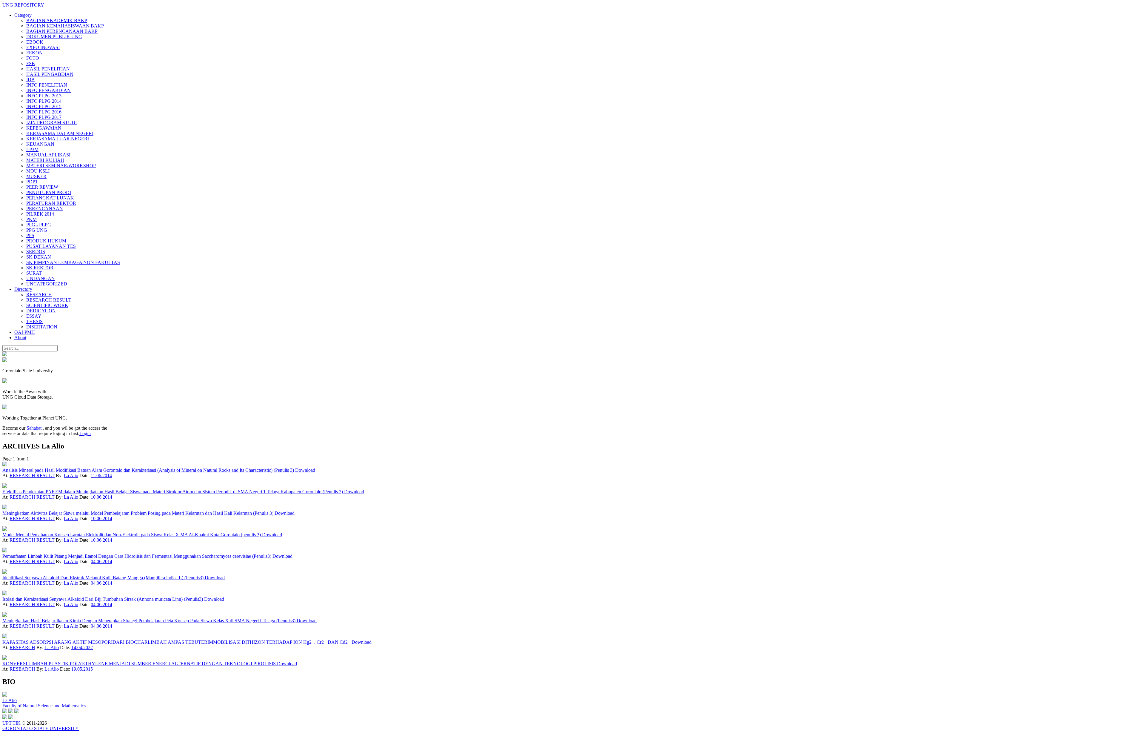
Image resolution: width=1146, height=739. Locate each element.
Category (23, 15)
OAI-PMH (24, 332)
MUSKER (36, 176)
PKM (31, 219)
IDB (30, 79)
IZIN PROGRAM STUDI (51, 122)
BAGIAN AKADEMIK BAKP (56, 20)
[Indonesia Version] (4, 354)
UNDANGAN (40, 278)
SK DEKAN (38, 256)
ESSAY (33, 316)
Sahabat (34, 428)
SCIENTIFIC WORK (47, 305)
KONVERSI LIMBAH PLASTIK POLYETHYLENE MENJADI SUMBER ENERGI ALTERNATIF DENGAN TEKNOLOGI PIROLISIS (139, 663)
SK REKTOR (39, 267)
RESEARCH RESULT (48, 299)
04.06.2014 (101, 561)
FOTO (32, 58)
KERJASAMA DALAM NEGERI (59, 133)
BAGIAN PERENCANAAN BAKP (62, 31)
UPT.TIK (11, 723)
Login (85, 433)
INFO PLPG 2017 (43, 117)
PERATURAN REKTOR (51, 203)
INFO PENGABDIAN (48, 90)
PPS (30, 235)
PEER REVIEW (42, 187)
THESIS (34, 321)
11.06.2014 (101, 475)
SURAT (34, 273)
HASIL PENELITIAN (48, 68)
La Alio (71, 475)
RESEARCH (39, 294)
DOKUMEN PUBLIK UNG (54, 36)
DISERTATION (41, 326)
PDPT (32, 181)
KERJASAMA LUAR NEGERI (57, 138)
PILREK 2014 (40, 213)
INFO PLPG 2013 (43, 95)
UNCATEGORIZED (46, 283)
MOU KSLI (38, 170)
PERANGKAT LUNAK (50, 197)
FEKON (34, 52)
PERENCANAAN (44, 208)
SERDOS (35, 251)
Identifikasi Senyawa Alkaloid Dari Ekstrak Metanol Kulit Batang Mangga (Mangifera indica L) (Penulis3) (103, 577)
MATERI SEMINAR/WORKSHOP (61, 165)
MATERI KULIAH (45, 160)
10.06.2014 (101, 497)
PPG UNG (36, 230)
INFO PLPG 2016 (43, 111)
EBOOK (34, 41)
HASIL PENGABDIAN (49, 74)
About (20, 337)
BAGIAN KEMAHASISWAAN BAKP (65, 25)
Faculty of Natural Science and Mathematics (44, 705)
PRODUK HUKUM (46, 240)
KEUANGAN (40, 144)
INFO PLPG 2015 (43, 106)
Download (305, 470)
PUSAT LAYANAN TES (51, 246)
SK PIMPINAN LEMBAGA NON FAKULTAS (73, 262)
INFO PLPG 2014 (43, 101)
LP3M (32, 149)
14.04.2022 (82, 647)
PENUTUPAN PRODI (48, 192)
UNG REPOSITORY (23, 4)
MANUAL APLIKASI (48, 154)
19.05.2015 (82, 669)
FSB (30, 63)
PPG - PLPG (38, 224)
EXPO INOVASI (43, 47)
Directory (23, 289)
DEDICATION (41, 310)
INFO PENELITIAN (46, 84)
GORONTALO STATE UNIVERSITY (40, 728)
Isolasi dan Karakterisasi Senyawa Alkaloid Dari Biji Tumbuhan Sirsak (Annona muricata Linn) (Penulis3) (103, 599)
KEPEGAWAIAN (43, 127)
